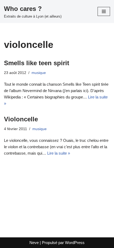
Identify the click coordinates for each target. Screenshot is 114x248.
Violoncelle (21, 119)
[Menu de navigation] (104, 11)
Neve (34, 242)
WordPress (75, 242)
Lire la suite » (58, 153)
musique (39, 73)
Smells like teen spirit (36, 63)
